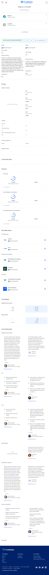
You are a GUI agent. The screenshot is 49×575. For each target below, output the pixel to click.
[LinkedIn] (46, 567)
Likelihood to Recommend (7, 303)
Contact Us (4, 562)
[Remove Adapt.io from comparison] (46, 15)
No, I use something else (40, 40)
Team (3, 557)
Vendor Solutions (36, 556)
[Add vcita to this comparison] (45, 248)
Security (10, 566)
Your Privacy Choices (25, 566)
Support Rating (5, 314)
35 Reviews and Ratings (11, 25)
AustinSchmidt (34, 435)
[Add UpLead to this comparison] (45, 240)
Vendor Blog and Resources (39, 559)
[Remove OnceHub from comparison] (46, 23)
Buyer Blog (20, 557)
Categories (20, 556)
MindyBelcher (34, 454)
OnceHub (9, 24)
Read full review (7, 369)
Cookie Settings (16, 568)
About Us (4, 556)
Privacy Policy (16, 566)
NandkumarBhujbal (11, 392)
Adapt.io (9, 15)
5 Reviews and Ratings (11, 17)
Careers (3, 559)
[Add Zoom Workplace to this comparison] (45, 289)
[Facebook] (40, 567)
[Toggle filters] (2, 2)
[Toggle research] (6, 2)
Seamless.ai (14, 468)
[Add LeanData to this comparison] (45, 268)
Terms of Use (4, 566)
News (3, 560)
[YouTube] (36, 567)
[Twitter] (43, 567)
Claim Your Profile (37, 557)
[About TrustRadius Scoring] (2, 47)
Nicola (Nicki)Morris (35, 530)
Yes (31, 40)
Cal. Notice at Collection (7, 568)
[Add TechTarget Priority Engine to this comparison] (45, 260)
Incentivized (6, 362)
